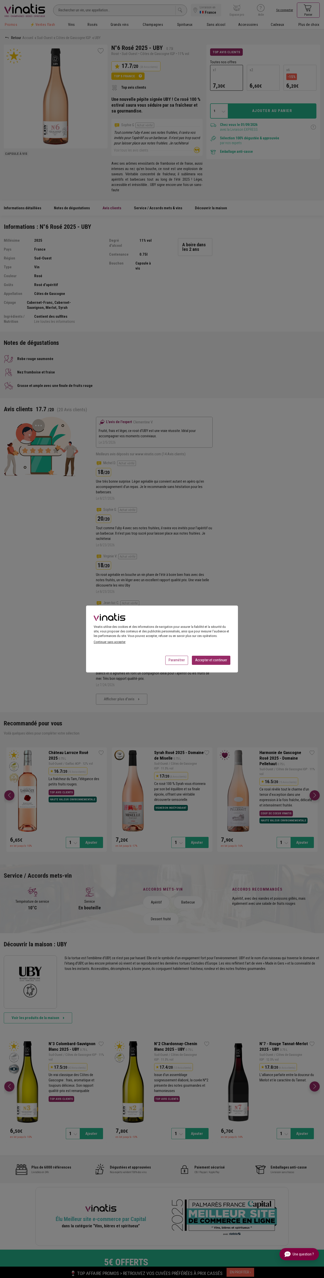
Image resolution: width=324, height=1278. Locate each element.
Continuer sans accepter (110, 642)
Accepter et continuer (211, 660)
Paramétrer (177, 660)
